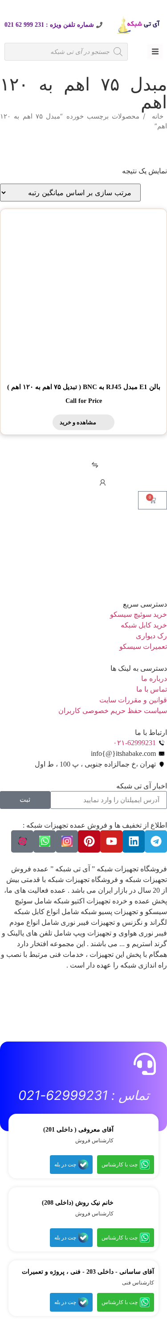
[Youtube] (111, 841)
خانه (157, 116)
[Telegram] (156, 841)
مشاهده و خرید (78, 422)
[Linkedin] (133, 841)
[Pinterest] (89, 841)
